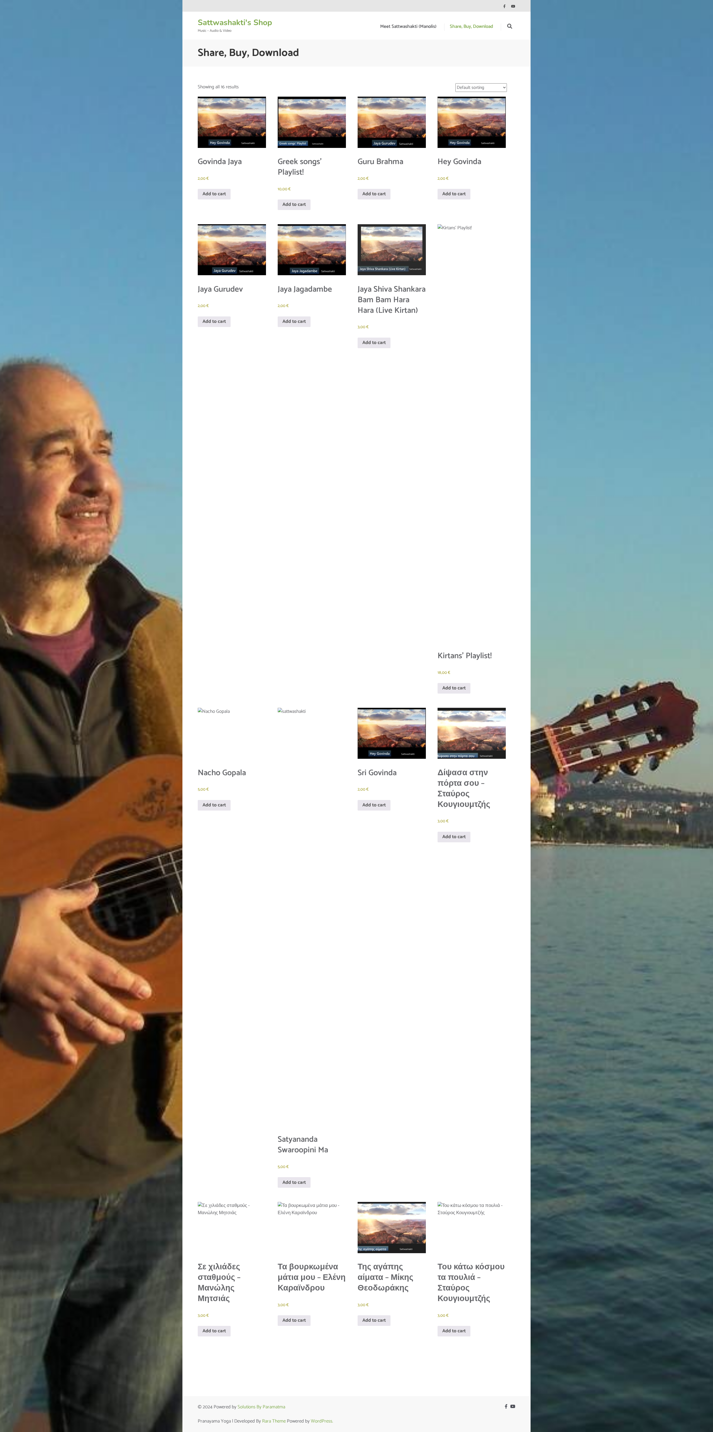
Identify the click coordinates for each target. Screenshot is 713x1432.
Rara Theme (274, 1421)
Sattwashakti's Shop (235, 22)
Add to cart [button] (214, 194)
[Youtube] (513, 6)
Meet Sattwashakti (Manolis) (408, 26)
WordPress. (322, 1421)
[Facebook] (504, 6)
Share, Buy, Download (471, 26)
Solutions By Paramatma (261, 1407)
